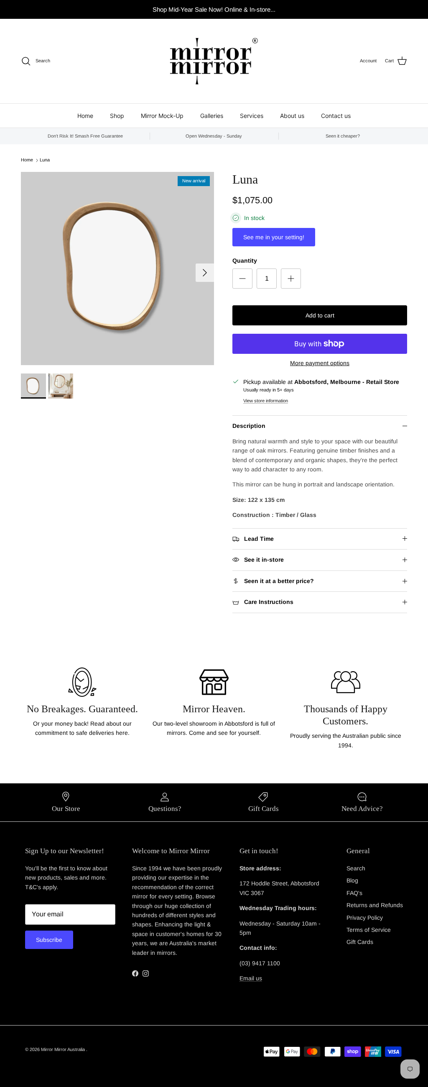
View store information (265, 400)
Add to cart (320, 315)
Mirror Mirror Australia (63, 1049)
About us (292, 115)
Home (85, 115)
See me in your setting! (273, 237)
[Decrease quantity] (242, 279)
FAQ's (354, 893)
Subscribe (49, 939)
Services (251, 115)
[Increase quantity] (291, 279)
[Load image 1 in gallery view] (117, 268)
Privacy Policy (364, 917)
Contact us (336, 115)
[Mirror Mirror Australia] (214, 61)
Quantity (244, 260)
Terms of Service (368, 929)
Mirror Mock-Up (162, 115)
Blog (352, 880)
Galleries (211, 115)
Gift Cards (359, 942)
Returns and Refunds (374, 905)
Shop (117, 115)
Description (248, 425)
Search (355, 868)
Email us (250, 978)
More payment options (319, 363)
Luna (45, 160)
